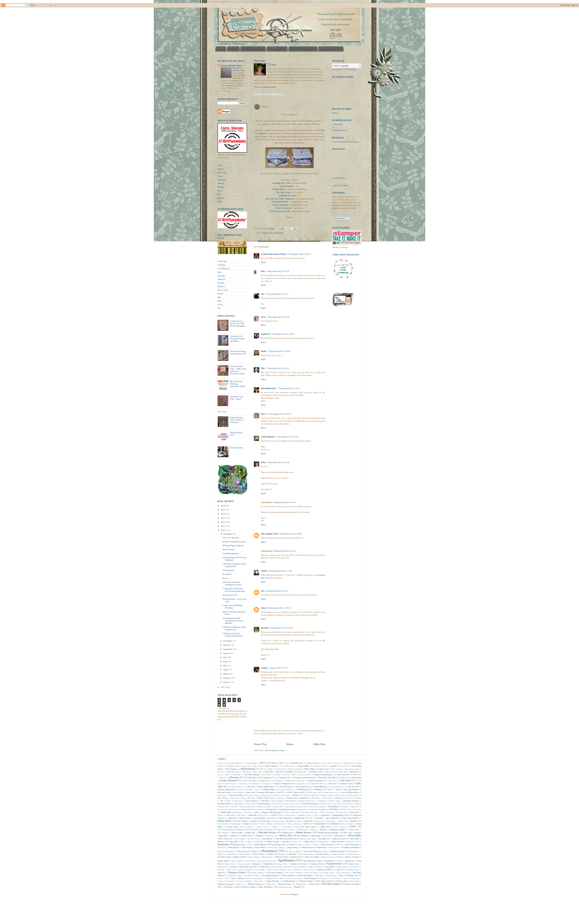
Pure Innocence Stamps (293, 851)
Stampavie (256, 864)
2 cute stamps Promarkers (234, 763)
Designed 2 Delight (253, 795)
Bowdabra (312, 771)
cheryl (264, 607)
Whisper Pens (270, 884)
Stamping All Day (317, 864)
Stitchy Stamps (277, 867)
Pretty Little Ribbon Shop (226, 851)
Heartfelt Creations (326, 812)
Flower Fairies (222, 809)
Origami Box (259, 842)
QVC (326, 851)
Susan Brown (354, 867)
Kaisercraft (308, 821)
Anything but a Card (281, 182)
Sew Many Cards (224, 857)
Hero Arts (230, 815)
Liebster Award (261, 827)
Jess (262, 590)
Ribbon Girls (232, 854)
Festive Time (303, 807)
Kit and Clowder (258, 824)
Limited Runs (325, 826)
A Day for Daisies (312, 763)
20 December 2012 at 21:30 (284, 551)
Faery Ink (275, 804)
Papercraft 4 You (353, 842)
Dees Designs (222, 795)
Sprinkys (340, 861)
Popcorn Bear (260, 847)
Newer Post (260, 744)
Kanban (354, 821)
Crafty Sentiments (283, 207)
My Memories (268, 838)
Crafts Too (332, 783)
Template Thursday (257, 873)
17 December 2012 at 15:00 (282, 334)
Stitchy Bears (264, 866)
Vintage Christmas (272, 881)
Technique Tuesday (352, 870)
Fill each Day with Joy (317, 807)
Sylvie (220, 304)
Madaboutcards (303, 830)
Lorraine (221, 275)
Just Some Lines (278, 821)
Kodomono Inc (280, 824)
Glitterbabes (357, 809)
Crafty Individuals (285, 786)
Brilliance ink (331, 772)
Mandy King (250, 832)
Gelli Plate (333, 809)
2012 (223, 530)
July (225, 657)
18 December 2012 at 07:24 (278, 462)
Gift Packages (228, 570)
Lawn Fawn (232, 826)
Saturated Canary (322, 854)
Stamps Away (354, 864)
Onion (249, 842)
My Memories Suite (284, 838)
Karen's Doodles (223, 824)
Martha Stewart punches (328, 832)
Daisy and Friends (224, 792)
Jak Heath (319, 818)
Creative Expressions (226, 789)
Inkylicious (299, 818)
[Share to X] (292, 228)
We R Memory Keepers (324, 881)
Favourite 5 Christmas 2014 (343, 804)
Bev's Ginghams (337, 769)
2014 (223, 522)
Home (221, 48)
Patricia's (263, 133)
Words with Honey (265, 887)
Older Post (319, 744)
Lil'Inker (274, 827)
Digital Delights (223, 798)
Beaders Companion (295, 769)
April (225, 669)
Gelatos (323, 809)
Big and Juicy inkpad (352, 769)
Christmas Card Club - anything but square (232, 583)
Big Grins (221, 772)
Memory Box (285, 835)
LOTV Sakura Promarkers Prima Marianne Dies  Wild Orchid (252, 830)
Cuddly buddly (268, 789)
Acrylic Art (326, 763)
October (227, 645)
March (226, 673)
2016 (223, 513)
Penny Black (260, 844)
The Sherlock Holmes (252, 875)
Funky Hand (314, 809)
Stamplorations (334, 863)
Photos (300, 845)
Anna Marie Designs (320, 766)
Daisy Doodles (238, 792)
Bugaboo (353, 771)
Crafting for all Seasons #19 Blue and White (237, 338)
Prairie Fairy (321, 847)
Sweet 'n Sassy (232, 870)
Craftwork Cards (346, 783)
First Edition (333, 806)
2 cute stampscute (251, 763)
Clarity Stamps (356, 777)
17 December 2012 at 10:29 (277, 271)
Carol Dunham (337, 124)
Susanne (221, 197)
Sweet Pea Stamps (246, 870)
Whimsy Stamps (255, 884)
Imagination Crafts (341, 815)
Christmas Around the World (304, 777)
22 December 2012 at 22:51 (276, 590)
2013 (223, 526)
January (226, 682)
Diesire (306, 795)
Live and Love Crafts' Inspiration (280, 198)
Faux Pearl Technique (310, 803)
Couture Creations (315, 780)
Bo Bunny (289, 771)
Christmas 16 (252, 777)
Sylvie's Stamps (280, 870)
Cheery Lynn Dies (343, 774)
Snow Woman (228, 549)
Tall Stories (297, 870)
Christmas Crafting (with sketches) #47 (238, 352)
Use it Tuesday (335, 878)
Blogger (294, 894)
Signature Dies (296, 857)
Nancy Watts (354, 838)
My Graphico (240, 839)
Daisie (338, 789)
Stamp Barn (349, 861)
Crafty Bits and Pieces (235, 787)
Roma (263, 351)
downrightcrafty (268, 388)
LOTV (353, 826)
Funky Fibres (303, 809)
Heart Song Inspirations (309, 812)
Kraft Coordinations (294, 824)
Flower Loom (234, 809)
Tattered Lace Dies (324, 869)
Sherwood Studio (281, 857)
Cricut (257, 789)
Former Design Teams (330, 48)
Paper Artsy (309, 841)
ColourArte (263, 780)
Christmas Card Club (326, 777)
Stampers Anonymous (299, 864)
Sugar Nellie (329, 866)
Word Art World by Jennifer (245, 887)
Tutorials (233, 48)
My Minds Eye (324, 838)
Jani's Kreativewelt (332, 818)
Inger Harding (260, 818)
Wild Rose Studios (331, 883)
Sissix (340, 857)
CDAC (294, 775)
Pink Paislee (222, 847)
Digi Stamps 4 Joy (353, 795)
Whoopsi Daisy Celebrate (233, 545)
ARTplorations (247, 768)
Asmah (220, 168)
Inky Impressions (285, 818)
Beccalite (265, 627)
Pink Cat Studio (327, 844)
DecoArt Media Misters (350, 792)
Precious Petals (334, 847)
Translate (352, 69)
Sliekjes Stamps (223, 861)
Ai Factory (336, 763)
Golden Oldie (226, 812)
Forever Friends (258, 809)
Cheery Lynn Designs (323, 774)
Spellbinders (278, 232)
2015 (223, 518)
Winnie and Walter (352, 884)
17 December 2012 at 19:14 (279, 414)
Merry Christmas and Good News (234, 612)
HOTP (273, 815)
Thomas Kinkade (288, 875)
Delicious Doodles (280, 201)
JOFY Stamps (242, 821)
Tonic (233, 878)
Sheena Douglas (254, 857)
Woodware (228, 887)
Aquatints (333, 766)
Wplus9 (297, 886)
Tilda (341, 875)
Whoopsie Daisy (301, 884)
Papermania (267, 232)
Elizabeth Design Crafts (306, 801)
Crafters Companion (282, 783)
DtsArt (229, 801)
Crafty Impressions (266, 786)
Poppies (281, 847)
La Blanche (334, 823)
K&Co (299, 821)
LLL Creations (340, 827)
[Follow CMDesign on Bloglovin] (341, 220)
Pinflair (315, 845)
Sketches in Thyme (352, 857)
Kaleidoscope (331, 821)
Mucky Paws (228, 838)
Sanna (220, 190)
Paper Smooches (338, 841)
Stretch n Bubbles (300, 867)
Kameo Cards (343, 821)
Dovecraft (338, 798)
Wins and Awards (277, 48)
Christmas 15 (235, 777)
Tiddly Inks (319, 875)
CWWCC (330, 789)
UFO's (281, 878)
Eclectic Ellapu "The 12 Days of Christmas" (237, 420)
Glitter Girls (346, 809)
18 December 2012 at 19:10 (284, 502)
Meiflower (234, 835)
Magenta (314, 830)
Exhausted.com (236, 447)
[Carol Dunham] (333, 127)
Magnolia (323, 829)
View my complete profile (265, 87)
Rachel (220, 293)
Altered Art (246, 766)
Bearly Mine (310, 768)
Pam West (286, 841)
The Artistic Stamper (274, 872)
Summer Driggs (342, 867)
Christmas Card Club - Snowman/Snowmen (232, 634)
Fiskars (345, 807)
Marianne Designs (267, 832)
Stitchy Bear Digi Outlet (248, 866)
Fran (263, 316)
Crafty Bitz (250, 786)
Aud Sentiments (280, 769)
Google (238, 812)
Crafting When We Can (317, 784)
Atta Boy (269, 769)
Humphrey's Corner (305, 815)
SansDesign (282, 854)
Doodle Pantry (327, 798)
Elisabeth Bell (290, 801)
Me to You (348, 832)
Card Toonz (266, 775)
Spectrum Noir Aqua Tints (267, 861)
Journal (253, 821)
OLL (242, 842)
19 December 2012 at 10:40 (290, 533)
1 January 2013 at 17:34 (278, 667)
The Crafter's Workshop (293, 873)
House (281, 815)
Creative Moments (280, 204)
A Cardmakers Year (296, 763)
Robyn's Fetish (258, 854)
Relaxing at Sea (354, 851)
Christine (221, 264)
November (228, 640)
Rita (323, 130)
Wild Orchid (314, 884)
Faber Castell (251, 804)
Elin (263, 368)
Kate (219, 272)
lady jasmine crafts (269, 533)
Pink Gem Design (352, 844)
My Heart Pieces (253, 839)
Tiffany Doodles (331, 875)
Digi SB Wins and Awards (303, 48)
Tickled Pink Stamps (304, 875)
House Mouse (291, 815)
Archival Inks (344, 766)
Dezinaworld (266, 795)
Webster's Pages (342, 881)
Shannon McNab (239, 857)
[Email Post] (281, 228)
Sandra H (265, 333)
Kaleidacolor (319, 821)
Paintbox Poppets (272, 841)
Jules (263, 462)
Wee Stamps (355, 881)
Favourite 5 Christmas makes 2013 (243, 807)
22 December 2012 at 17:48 (280, 570)
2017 (223, 509)
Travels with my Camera (231, 65)
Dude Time (238, 801)
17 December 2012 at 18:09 (278, 351)
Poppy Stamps (293, 847)
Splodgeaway (329, 861)
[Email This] (286, 228)
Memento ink (271, 836)
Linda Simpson (268, 436)
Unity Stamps (310, 878)
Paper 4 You (297, 842)
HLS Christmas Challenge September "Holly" (238, 384)
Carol (272, 64)
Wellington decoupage (225, 884)
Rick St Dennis (245, 854)
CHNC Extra (357, 775)
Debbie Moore (328, 792)
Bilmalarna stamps (233, 772)
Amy (220, 165)
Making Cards (354, 830)
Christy (264, 570)
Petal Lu (292, 844)
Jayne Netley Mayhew (351, 818)
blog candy (269, 771)
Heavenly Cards (341, 812)
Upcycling (324, 878)
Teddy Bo (221, 872)
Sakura (271, 854)
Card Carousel (236, 775)
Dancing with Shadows (266, 792)
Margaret (221, 279)
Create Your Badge (339, 130)
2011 (223, 687)
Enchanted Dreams (224, 803)
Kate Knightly (235, 824)
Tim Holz (350, 875)
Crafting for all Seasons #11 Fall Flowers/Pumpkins (238, 323)
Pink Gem (339, 845)
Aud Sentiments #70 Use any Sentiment (235, 558)
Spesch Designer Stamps (312, 861)
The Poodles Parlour (235, 875)
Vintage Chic (258, 881)
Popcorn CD (272, 847)
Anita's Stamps (271, 765)
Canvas (220, 775)
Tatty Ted (340, 869)
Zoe (219, 308)
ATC (262, 769)
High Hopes (241, 815)
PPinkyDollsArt (308, 847)
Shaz (220, 300)
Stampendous (268, 864)
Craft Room (254, 784)
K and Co (290, 821)
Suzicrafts (221, 870)
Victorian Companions (244, 881)
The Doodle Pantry (327, 873)
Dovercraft (349, 798)
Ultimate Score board (294, 878)
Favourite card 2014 (263, 807)
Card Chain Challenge (251, 774)
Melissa (221, 183)
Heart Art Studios (292, 812)
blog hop (279, 771)
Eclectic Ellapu (277, 801)
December (227, 533)
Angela (264, 667)
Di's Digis (276, 795)
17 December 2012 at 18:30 (277, 368)
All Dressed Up (348, 763)
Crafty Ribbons (319, 786)
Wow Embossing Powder (283, 887)
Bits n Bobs (258, 772)
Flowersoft (246, 809)
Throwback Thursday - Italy (238, 69)
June (225, 661)
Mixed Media (354, 835)
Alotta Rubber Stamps (232, 766)
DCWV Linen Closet (314, 792)
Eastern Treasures (251, 800)
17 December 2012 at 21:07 (287, 436)
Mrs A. (264, 413)
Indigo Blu (232, 818)
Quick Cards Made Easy (312, 851)
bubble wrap (343, 772)
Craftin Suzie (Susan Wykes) (274, 254)
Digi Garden (340, 795)
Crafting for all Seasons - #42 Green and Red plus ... (235, 589)
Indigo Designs (245, 818)
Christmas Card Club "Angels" (236, 397)
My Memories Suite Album (306, 839)
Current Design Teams (252, 48)
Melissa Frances (247, 835)
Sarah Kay (292, 854)
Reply (263, 262)
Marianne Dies (287, 832)
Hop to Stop (264, 815)
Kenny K (247, 823)
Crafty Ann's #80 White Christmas (232, 606)
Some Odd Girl (250, 861)
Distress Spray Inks (277, 798)
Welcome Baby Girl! (236, 433)
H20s (257, 812)
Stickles (233, 866)
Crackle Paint (332, 781)
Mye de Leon (339, 838)
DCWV (281, 792)
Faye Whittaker (291, 807)
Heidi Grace (354, 812)
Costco (288, 780)
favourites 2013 (278, 807)
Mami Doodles (236, 832)
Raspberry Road (337, 851)
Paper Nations (324, 842)
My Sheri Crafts (284, 192)
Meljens (259, 835)
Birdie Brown (246, 772)
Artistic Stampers (231, 769)
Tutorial (241, 878)
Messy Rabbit (302, 835)
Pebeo (250, 845)
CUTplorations (302, 789)
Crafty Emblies (287, 185)
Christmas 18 (284, 777)
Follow (335, 112)
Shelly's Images (267, 857)
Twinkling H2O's (270, 878)
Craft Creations (231, 784)
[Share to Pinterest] (297, 228)
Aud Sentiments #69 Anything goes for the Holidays (233, 620)
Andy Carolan (257, 766)
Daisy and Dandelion (351, 789)
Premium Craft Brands (350, 847)
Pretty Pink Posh (243, 851)
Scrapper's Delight (338, 854)
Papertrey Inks (239, 844)
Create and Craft (352, 786)
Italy (310, 818)
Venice (345, 878)
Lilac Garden (286, 827)
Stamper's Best (282, 864)
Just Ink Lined (264, 821)
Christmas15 (344, 778)
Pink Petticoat (234, 847)
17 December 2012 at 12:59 (277, 317)
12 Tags (220, 763)
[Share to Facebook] (294, 228)
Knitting (269, 824)
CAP (226, 775)
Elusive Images (335, 801)
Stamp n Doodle (244, 864)
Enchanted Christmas (351, 800)
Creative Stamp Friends (279, 211)
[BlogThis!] (289, 228)
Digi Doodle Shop (327, 795)
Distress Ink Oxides (248, 798)
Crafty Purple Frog (303, 786)
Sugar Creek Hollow (316, 867)
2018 (223, 505)
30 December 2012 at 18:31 (279, 608)
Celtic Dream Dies (305, 775)
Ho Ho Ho (227, 574)
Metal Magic (315, 835)
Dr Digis (358, 798)
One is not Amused (231, 537)
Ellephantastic (322, 801)
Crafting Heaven (300, 784)
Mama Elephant (223, 833)
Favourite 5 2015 (326, 804)
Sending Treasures (353, 854)
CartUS (286, 775)
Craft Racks (243, 784)
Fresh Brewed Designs (287, 809)
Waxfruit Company (306, 881)
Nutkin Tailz (233, 841)
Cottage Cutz (300, 781)
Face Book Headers (231, 553)
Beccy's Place (324, 769)
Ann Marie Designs (288, 766)
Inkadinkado (272, 818)
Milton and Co (340, 835)
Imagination (325, 815)
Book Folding (301, 772)
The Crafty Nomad (311, 873)
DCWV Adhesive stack (295, 792)
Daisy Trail (250, 792)
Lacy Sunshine (348, 824)
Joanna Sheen (278, 189)
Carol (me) (222, 172)
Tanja (220, 201)
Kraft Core (308, 823)
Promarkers (269, 850)
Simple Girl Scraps (328, 857)
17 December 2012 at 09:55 (299, 254)
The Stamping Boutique (270, 875)
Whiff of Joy (241, 884)
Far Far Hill (295, 804)
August (226, 653)
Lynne (220, 176)
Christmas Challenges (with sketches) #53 (234, 628)
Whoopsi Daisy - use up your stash (235, 600)
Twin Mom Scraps (256, 878)
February (227, 678)
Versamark (230, 881)
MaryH (221, 282)
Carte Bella (277, 775)
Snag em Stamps (237, 861)
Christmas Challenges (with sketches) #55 (234, 564)
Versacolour (355, 878)
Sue (262, 294)
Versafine (221, 881)
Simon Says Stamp (312, 857)
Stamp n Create (230, 864)
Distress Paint (263, 798)
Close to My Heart (249, 780)
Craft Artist (345, 780)
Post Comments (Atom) (275, 750)
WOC (220, 887)
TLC (226, 878)
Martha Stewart (303, 832)
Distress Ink (235, 798)
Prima (254, 851)
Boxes (225, 578)
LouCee (292, 830)
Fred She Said (271, 809)
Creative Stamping (246, 789)
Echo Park (265, 800)
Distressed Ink (292, 798)
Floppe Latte (355, 807)
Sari (219, 194)
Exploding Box (239, 804)
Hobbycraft (252, 815)
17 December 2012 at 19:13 (288, 388)
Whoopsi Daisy (284, 884)
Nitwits (221, 841)
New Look (222, 411)
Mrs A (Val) (223, 290)
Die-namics (286, 795)
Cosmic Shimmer (276, 781)
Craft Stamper (266, 784)
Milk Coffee (328, 836)
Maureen (221, 286)
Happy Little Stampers (272, 812)
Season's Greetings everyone (234, 541)
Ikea (316, 815)
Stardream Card (223, 867)
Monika (221, 187)
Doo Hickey (316, 798)
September (228, 649)
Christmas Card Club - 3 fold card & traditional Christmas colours (238, 370)
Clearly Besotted (228, 780)
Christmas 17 (268, 777)
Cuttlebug (318, 789)
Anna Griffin (303, 765)
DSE (221, 801)
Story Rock (288, 867)
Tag (289, 870)
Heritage (220, 815)
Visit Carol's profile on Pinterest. (345, 141)
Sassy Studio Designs (306, 854)
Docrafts (303, 797)
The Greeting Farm (343, 873)
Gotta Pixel (248, 812)
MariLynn (222, 179)
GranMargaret (223, 268)
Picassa (308, 845)
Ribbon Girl (221, 854)
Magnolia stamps (337, 829)
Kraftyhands (320, 823)
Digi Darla (315, 795)
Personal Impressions (278, 844)
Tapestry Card (308, 870)
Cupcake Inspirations (286, 789)
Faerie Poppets (263, 803)
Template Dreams (237, 872)
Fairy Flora (284, 804)
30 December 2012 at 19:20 (281, 627)
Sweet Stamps (260, 870)
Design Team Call (230, 595)
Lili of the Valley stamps (305, 826)
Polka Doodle (247, 847)
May (225, 665)
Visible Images (288, 881)
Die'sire (296, 795)
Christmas (223, 778)
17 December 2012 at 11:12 (276, 294)
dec (337, 792)
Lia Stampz (248, 827)
